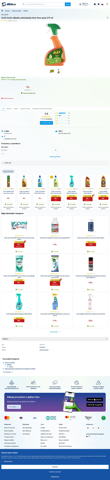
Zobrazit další (54, 332)
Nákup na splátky (9, 440)
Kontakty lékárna (45, 431)
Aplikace (43, 449)
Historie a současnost (47, 437)
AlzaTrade (62, 443)
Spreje (11, 366)
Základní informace (46, 434)
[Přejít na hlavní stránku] (9, 4)
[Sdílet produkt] (107, 17)
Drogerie (7, 10)
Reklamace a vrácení (10, 434)
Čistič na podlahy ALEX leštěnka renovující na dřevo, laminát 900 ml (87, 192)
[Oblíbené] (99, 4)
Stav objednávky (27, 427)
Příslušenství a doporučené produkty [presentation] (42, 108)
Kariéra (43, 443)
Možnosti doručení (9, 427)
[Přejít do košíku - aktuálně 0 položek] (107, 4)
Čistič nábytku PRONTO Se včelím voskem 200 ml (103, 192)
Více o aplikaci (13, 406)
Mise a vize (44, 440)
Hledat (68, 4)
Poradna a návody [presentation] (25, 108)
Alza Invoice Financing (65, 446)
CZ (89, 436)
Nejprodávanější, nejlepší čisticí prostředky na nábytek (20, 368)
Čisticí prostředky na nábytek (8, 207)
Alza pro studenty (64, 440)
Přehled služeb (8, 449)
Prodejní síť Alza (9, 437)
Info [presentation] (3, 108)
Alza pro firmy (63, 427)
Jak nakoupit (26, 434)
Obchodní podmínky (10, 443)
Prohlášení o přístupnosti (11, 446)
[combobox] (43, 4)
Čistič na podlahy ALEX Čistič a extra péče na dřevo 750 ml (24, 192)
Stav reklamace (27, 431)
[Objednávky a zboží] (95, 4)
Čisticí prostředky (16, 10)
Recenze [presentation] (9, 108)
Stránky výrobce (44, 350)
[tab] (3, 109)
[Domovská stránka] (2, 11)
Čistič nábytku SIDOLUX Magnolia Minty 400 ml (72, 192)
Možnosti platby (8, 431)
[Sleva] (51, 177)
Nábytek (25, 10)
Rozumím (55, 467)
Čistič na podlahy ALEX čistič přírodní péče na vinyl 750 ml (56, 192)
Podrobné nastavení (55, 472)
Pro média (44, 446)
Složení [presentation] (16, 108)
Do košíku (20, 251)
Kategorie (5, 339)
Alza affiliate (62, 437)
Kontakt (43, 427)
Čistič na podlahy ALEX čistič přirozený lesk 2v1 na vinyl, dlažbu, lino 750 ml (40, 192)
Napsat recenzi (47, 122)
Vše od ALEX (4, 14)
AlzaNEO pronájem (64, 431)
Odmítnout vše (55, 476)
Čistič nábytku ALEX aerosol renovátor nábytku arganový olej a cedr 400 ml (8, 192)
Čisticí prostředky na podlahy (24, 207)
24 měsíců (42, 347)
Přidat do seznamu (8, 98)
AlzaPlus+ (62, 434)
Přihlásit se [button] (85, 5)
